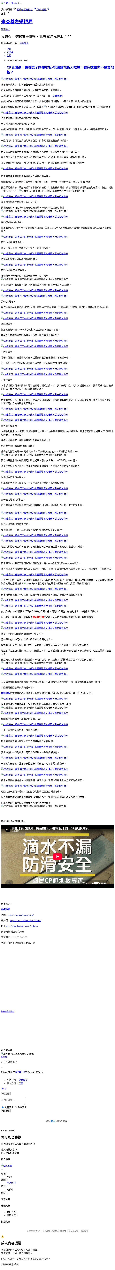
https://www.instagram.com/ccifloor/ (22, 926)
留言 (25, 1072)
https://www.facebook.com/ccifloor (25, 920)
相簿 (9, 49)
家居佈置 (23, 1080)
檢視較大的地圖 (7, 1011)
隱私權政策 (73, 1231)
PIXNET (36, 1231)
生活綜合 (24, 43)
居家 (21, 1083)
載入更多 (6, 1094)
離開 (16, 1264)
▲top (3, 1088)
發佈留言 (6, 1111)
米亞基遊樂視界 (17, 21)
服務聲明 (84, 1231)
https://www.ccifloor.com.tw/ (21, 915)
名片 (9, 55)
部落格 (10, 52)
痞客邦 (18, 1072)
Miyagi (4, 1056)
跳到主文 (5, 29)
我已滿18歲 (7, 1264)
